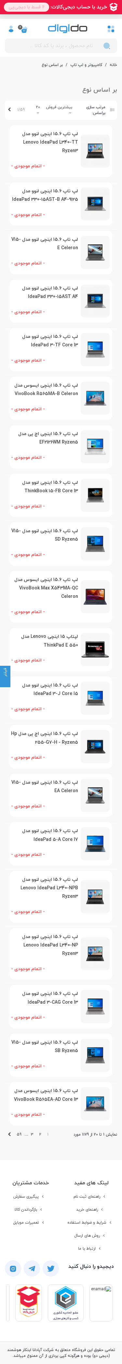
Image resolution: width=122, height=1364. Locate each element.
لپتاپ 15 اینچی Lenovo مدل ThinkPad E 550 (49, 641)
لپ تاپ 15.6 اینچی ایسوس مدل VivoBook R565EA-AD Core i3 (46, 1095)
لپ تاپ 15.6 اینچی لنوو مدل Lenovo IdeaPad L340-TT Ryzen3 (50, 142)
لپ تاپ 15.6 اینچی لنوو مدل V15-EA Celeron (44, 786)
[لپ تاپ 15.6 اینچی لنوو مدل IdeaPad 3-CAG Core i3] (95, 1006)
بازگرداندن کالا (26, 1209)
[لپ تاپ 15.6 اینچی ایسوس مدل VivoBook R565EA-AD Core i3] (95, 1103)
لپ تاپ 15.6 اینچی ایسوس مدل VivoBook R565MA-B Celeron (46, 389)
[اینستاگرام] (13, 1268)
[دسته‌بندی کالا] (111, 28)
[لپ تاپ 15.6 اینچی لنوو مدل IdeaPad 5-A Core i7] (95, 843)
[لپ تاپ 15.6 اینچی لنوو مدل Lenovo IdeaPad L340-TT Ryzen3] (95, 151)
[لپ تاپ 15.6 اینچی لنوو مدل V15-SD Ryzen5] (95, 543)
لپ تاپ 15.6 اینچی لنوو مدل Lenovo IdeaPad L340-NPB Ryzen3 (49, 888)
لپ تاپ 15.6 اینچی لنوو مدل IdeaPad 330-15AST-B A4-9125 (45, 195)
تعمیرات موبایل (26, 1222)
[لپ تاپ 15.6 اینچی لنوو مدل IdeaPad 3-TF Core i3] (95, 349)
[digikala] (28, 1302)
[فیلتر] (5, 682)
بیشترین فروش (59, 107)
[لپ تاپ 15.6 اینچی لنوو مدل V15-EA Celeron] (95, 795)
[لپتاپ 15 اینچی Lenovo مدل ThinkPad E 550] (95, 649)
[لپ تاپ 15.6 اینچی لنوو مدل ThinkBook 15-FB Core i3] (95, 495)
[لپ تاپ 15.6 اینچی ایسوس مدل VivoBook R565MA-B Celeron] (95, 398)
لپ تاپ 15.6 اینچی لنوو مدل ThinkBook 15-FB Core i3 (50, 487)
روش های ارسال (87, 1235)
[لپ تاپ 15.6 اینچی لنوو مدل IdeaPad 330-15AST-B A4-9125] (95, 204)
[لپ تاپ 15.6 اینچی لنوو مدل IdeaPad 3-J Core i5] (95, 698)
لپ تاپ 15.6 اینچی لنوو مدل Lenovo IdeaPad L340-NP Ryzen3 (50, 945)
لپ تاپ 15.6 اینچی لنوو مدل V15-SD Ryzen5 (44, 535)
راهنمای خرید (87, 1209)
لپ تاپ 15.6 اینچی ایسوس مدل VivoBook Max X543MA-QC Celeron (46, 588)
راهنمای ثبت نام (87, 1196)
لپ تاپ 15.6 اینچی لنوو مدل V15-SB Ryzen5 (44, 1046)
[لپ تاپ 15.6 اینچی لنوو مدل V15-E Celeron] (95, 252)
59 (19, 1134)
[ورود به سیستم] (11, 28)
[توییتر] (51, 1268)
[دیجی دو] (67, 28)
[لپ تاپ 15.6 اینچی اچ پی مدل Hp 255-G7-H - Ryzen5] (95, 746)
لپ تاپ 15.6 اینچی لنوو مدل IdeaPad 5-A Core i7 (50, 835)
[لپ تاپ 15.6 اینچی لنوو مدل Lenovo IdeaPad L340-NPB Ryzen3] (95, 896)
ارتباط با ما (87, 1248)
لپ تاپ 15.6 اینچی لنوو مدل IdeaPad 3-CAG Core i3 (50, 998)
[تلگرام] (32, 1268)
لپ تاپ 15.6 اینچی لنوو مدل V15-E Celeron (44, 244)
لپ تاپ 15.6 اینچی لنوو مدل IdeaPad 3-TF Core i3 (50, 341)
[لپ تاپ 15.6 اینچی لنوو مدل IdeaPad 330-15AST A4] (95, 301)
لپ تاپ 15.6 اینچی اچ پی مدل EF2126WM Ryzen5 (48, 438)
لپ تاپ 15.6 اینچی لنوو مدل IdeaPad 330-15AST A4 (50, 292)
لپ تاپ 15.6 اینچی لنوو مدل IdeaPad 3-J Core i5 (50, 689)
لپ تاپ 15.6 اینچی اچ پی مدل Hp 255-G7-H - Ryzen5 (44, 738)
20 (38, 107)
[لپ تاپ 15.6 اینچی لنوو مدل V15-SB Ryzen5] (95, 1055)
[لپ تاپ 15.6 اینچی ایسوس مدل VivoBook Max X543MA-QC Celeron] (95, 596)
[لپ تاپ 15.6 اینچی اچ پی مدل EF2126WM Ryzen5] (95, 446)
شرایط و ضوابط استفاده (86, 1222)
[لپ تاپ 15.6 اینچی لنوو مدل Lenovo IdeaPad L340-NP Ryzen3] (95, 954)
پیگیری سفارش (26, 1196)
